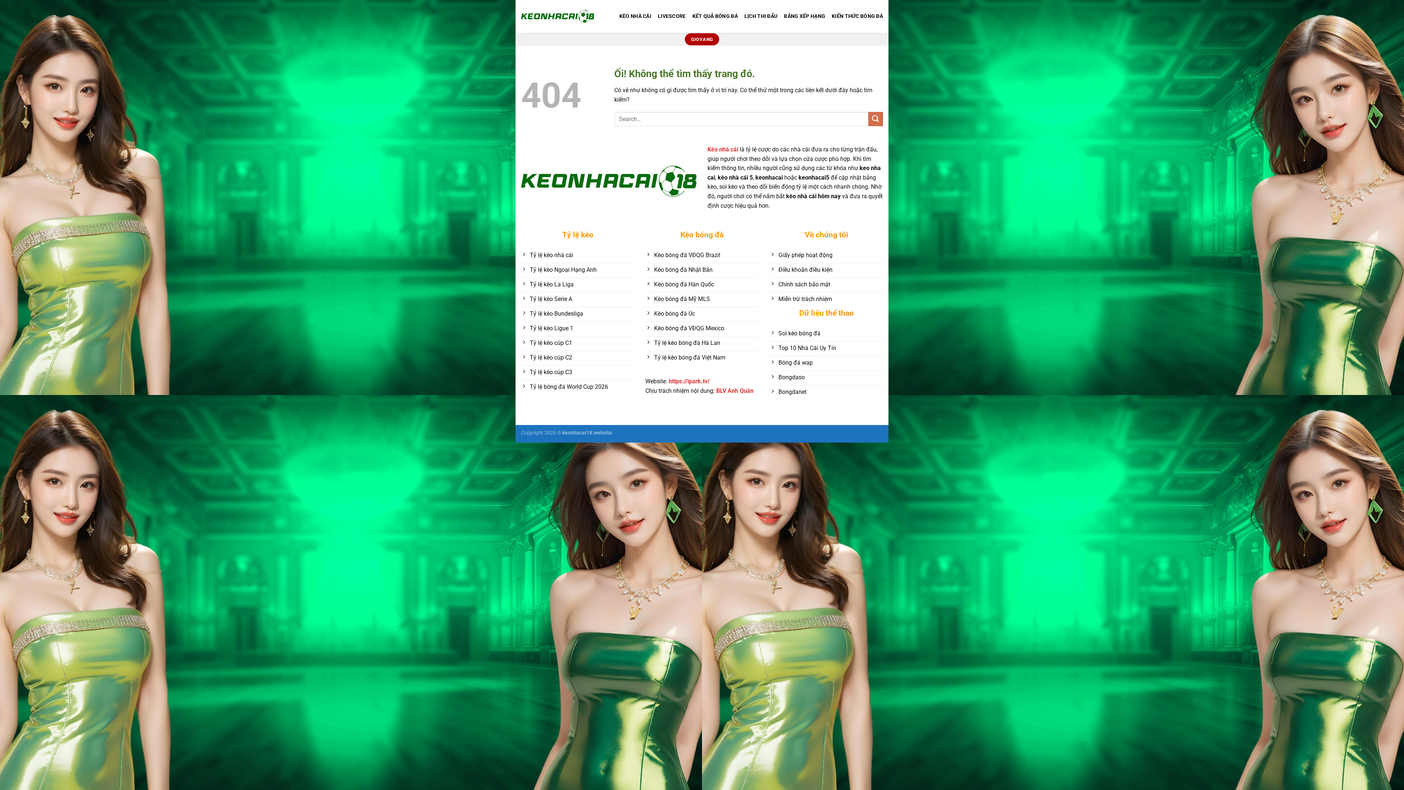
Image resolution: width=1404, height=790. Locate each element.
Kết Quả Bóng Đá (715, 16)
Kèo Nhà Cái (635, 16)
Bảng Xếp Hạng (804, 16)
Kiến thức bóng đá (857, 16)
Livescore (672, 16)
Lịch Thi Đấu (760, 16)
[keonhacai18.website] (557, 16)
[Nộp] (875, 119)
